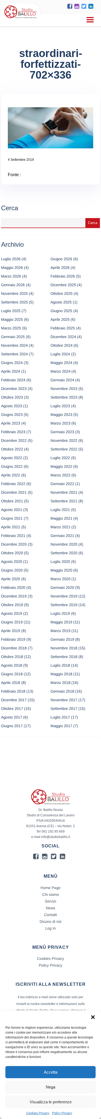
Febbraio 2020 (13, 587)
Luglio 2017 (60, 717)
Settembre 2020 (64, 553)
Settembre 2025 (14, 302)
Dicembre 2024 (63, 337)
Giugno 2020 (12, 570)
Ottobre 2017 (12, 708)
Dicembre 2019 (14, 596)
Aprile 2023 (10, 423)
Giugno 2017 (12, 726)
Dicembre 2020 (14, 544)
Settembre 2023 (64, 397)
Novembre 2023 (64, 388)
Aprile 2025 (60, 319)
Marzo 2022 (61, 475)
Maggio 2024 (61, 362)
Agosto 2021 (11, 509)
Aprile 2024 (10, 371)
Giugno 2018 (12, 674)
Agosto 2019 (11, 613)
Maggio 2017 (61, 726)
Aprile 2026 (60, 267)
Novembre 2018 (64, 648)
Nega (50, 1087)
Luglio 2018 (60, 665)
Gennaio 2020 (62, 587)
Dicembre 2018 (14, 648)
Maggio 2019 (61, 622)
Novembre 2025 (14, 293)
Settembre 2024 (14, 354)
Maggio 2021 (61, 518)
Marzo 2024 (61, 371)
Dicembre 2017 (14, 700)
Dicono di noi (50, 921)
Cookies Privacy (37, 1113)
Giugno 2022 (12, 466)
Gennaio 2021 (62, 535)
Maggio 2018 (61, 674)
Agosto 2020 (11, 561)
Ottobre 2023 (12, 397)
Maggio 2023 (61, 414)
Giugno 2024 (12, 362)
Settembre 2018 (64, 656)
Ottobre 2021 (12, 501)
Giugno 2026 (61, 259)
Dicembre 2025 (63, 285)
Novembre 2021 (64, 492)
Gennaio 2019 (62, 639)
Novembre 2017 (64, 700)
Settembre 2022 (64, 449)
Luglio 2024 (60, 354)
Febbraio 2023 (13, 432)
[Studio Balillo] (20, 18)
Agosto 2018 (11, 665)
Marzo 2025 (11, 328)
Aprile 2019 (10, 631)
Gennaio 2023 (62, 432)
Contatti (50, 915)
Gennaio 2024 (62, 380)
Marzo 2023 (61, 423)
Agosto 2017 (11, 717)
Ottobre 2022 (12, 449)
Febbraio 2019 (13, 639)
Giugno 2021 (12, 518)
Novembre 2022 (64, 440)
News (50, 908)
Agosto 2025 (61, 302)
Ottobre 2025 (62, 293)
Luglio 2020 (60, 561)
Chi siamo (50, 894)
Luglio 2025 (10, 311)
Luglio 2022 (60, 458)
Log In (50, 928)
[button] (93, 1017)
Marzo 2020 (61, 579)
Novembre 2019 (64, 596)
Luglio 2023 (60, 406)
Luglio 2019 (60, 613)
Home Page (51, 888)
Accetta (50, 1072)
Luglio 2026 (10, 259)
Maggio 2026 (12, 267)
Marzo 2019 (61, 631)
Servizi (50, 901)
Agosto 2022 (11, 458)
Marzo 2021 (61, 527)
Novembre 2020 (64, 544)
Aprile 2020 (10, 579)
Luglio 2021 (60, 509)
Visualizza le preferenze (51, 1102)
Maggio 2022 (61, 466)
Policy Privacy (62, 1113)
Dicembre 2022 (14, 440)
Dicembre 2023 (14, 388)
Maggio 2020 (61, 570)
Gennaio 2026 (13, 285)
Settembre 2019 (64, 605)
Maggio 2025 (12, 319)
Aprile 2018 (10, 682)
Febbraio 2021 (13, 535)
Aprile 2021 (10, 527)
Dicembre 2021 (14, 492)
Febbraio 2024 (13, 380)
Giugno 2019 (12, 622)
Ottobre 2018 (12, 656)
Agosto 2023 (11, 406)
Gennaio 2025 (13, 337)
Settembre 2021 (64, 501)
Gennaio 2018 (62, 691)
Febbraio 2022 (13, 484)
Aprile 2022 (10, 475)
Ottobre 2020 (12, 553)
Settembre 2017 (64, 708)
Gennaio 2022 (62, 484)
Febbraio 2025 (63, 328)
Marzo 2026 (11, 276)
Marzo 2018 (61, 682)
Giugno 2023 (12, 414)
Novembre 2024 (14, 345)
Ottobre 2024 (62, 345)
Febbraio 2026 (63, 276)
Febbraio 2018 (13, 691)
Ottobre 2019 (12, 605)
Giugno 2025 (61, 311)
